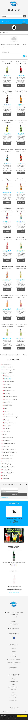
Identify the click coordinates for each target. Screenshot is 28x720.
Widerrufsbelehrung (13, 681)
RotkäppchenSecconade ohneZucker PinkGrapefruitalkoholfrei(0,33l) (14, 588)
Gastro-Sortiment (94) (9, 449)
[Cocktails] (14, 535)
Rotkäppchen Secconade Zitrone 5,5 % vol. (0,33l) (21, 239)
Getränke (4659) (6, 364)
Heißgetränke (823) (8, 367)
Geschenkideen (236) (8, 467)
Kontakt (13, 654)
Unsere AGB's (13, 656)
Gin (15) (6, 408)
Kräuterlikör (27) (8, 414)
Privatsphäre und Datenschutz (13, 662)
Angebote (4, 475)
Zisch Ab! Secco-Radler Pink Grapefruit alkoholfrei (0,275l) (21, 297)
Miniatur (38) (7, 384)
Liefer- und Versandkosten (13, 659)
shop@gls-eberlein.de (15, 628)
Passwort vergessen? (4, 497)
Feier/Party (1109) (7, 464)
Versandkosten (7, 78)
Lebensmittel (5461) (7, 458)
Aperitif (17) (7, 393)
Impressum (13, 665)
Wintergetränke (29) (8, 455)
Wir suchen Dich (13, 697)
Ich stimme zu (22, 715)
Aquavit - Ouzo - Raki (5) (10, 396)
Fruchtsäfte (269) (7, 437)
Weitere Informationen (19, 718)
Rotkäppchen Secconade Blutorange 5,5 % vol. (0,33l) (21, 180)
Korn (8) (6, 411)
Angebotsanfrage (13, 700)
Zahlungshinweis (13, 667)
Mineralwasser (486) (8, 443)
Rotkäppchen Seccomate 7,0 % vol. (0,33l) (7, 180)
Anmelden (15, 494)
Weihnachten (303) (7, 472)
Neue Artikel (5, 478)
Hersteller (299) (8, 376)
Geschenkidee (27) (9, 381)
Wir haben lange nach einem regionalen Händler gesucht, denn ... (14, 563)
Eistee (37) (5, 434)
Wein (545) (6, 431)
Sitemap (13, 678)
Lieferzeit (13, 651)
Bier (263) (5, 446)
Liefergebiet (13, 695)
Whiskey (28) (7, 425)
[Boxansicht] (24, 56)
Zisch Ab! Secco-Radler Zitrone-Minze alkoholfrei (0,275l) (21, 326)
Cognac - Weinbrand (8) (10, 399)
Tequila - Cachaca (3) (9, 423)
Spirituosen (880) (7, 373)
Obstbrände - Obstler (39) (11, 417)
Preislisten (13, 684)
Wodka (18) (7, 428)
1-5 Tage (10, 82)
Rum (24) (6, 420)
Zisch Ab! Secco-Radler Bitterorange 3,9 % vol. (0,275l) (7, 297)
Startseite (13, 648)
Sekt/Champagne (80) (9, 370)
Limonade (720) (7, 440)
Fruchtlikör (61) (8, 405)
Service (13, 692)
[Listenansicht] (26, 56)
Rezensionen (14, 547)
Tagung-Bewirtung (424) (9, 452)
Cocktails (13, 689)
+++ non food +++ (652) (7, 461)
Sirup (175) (7, 387)
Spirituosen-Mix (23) (9, 390)
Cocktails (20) (7, 378)
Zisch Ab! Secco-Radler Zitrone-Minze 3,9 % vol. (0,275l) (7, 326)
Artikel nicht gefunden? (13, 687)
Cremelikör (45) (8, 402)
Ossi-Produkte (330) (7, 470)
